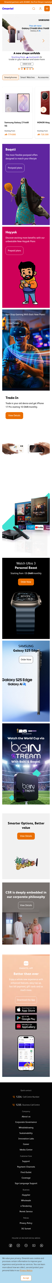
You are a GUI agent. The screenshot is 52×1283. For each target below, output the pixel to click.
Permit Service (26, 1211)
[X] (26, 1245)
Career (26, 1144)
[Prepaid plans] (26, 267)
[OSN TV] (26, 515)
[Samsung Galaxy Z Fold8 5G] (17, 112)
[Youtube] (34, 1245)
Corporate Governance (26, 1122)
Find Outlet (26, 1172)
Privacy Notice (26, 1270)
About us (26, 1116)
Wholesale (26, 1200)
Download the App (26, 1000)
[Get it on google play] (26, 1018)
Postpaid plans (15, 168)
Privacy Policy (26, 1223)
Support (26, 1161)
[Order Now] (26, 598)
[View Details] (26, 432)
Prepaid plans (14, 250)
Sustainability (26, 1133)
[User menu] (40, 8)
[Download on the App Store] (26, 1009)
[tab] (10, 77)
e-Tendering (26, 1206)
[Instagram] (18, 1245)
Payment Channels (26, 1167)
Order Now (26, 582)
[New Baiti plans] (26, 350)
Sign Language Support (26, 1183)
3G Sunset (26, 1228)
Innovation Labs (26, 1138)
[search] (33, 8)
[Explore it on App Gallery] (26, 1026)
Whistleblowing (26, 1127)
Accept (26, 1278)
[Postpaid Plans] (26, 184)
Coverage (26, 1178)
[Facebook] (10, 1245)
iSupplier (26, 1195)
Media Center (26, 1149)
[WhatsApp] (41, 1245)
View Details (13, 323)
